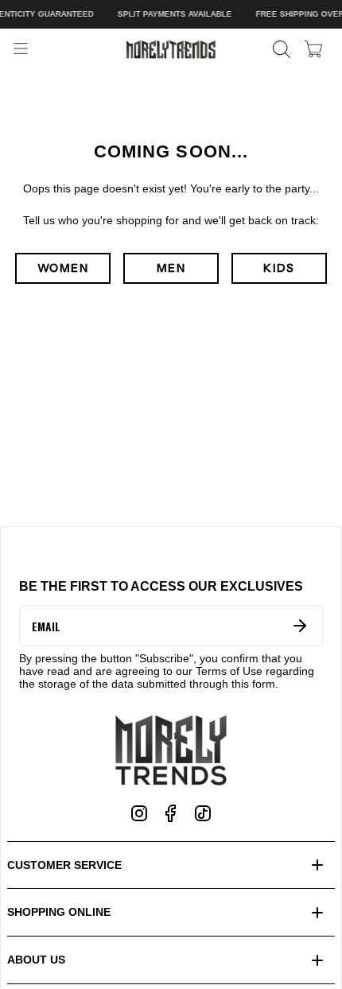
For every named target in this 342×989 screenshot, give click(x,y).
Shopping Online (59, 912)
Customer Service (64, 865)
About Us (36, 959)
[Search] (281, 49)
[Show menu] (21, 49)
